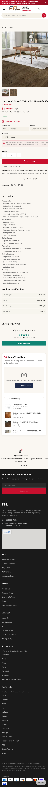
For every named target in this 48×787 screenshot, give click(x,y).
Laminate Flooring (8, 564)
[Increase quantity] (19, 155)
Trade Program (7, 630)
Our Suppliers (7, 622)
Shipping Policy (7, 593)
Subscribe (24, 491)
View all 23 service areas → (12, 679)
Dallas (4, 659)
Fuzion (4, 724)
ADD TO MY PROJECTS (12, 166)
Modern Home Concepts (11, 741)
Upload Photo (25, 385)
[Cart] (44, 9)
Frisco (4, 663)
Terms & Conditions (9, 634)
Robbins (5, 720)
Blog (3, 626)
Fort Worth (5, 671)
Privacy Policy (7, 639)
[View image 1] (5, 92)
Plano (4, 667)
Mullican (5, 712)
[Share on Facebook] (12, 185)
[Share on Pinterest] (22, 185)
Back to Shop (8, 27)
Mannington (8, 104)
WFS (3, 745)
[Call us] (45, 2)
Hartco (4, 716)
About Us (5, 618)
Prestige (5, 733)
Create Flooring (7, 749)
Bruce (4, 704)
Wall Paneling (6, 572)
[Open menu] (3, 8)
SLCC (4, 753)
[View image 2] (13, 92)
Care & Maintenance (9, 605)
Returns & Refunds (8, 597)
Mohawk (5, 700)
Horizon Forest (7, 737)
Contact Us (6, 589)
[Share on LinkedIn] (19, 185)
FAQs (4, 601)
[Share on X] (15, 185)
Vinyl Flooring (6, 568)
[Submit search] (44, 15)
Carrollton (5, 655)
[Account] (39, 9)
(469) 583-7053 (11, 520)
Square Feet (6, 125)
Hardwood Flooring (9, 559)
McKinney (5, 675)
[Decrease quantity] (4, 155)
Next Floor (5, 728)
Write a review (24, 343)
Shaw (4, 695)
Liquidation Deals (8, 576)
